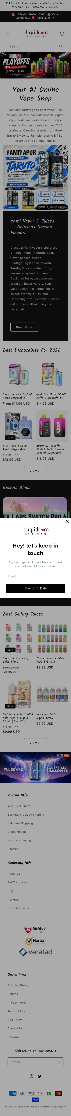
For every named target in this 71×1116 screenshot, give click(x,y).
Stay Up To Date (36, 588)
